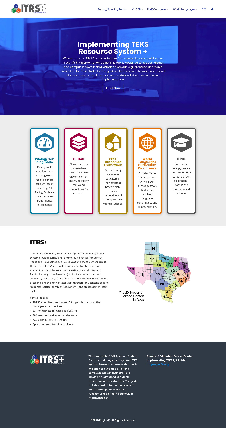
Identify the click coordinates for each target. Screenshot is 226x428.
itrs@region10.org (158, 364)
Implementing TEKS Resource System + (113, 47)
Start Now (113, 88)
